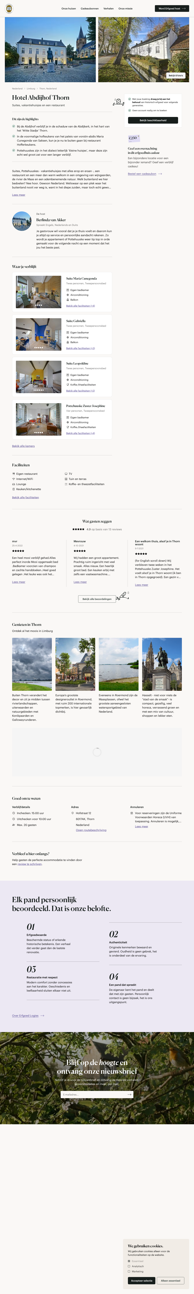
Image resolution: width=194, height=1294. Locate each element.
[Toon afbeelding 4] (41, 305)
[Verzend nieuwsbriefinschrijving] (129, 1094)
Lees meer (18, 195)
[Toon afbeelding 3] (39, 305)
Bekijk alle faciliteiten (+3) (80, 348)
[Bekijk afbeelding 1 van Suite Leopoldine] (38, 377)
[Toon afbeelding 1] (36, 305)
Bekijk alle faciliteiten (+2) (80, 391)
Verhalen (109, 8)
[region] (97, 680)
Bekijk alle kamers (23, 446)
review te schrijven (30, 864)
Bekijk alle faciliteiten (25, 497)
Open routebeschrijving (91, 830)
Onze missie (125, 8)
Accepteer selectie (141, 1280)
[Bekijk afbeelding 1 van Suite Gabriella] (38, 334)
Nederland (17, 88)
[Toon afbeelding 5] (40, 347)
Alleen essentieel (170, 1280)
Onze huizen (69, 8)
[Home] (9, 9)
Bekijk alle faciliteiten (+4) (80, 306)
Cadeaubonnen (90, 8)
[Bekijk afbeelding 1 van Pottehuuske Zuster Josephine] (38, 419)
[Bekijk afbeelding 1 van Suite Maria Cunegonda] (38, 292)
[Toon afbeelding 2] (37, 305)
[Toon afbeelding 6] (42, 347)
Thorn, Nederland (48, 88)
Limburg (31, 88)
